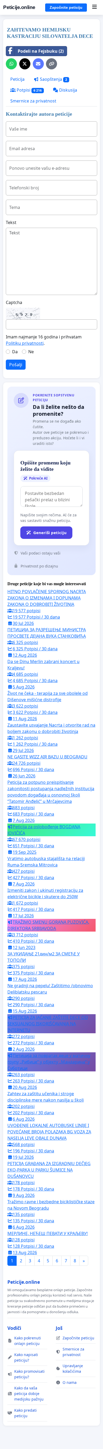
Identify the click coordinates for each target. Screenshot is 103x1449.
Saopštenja (53, 79)
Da (15, 352)
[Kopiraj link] (51, 63)
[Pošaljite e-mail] (38, 63)
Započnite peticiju (66, 7)
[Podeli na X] (24, 63)
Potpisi (29, 90)
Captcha (14, 302)
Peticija (17, 79)
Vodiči (14, 1328)
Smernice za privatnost (33, 101)
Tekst (11, 222)
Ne (31, 352)
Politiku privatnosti (25, 343)
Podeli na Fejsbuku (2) (41, 51)
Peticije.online (19, 7)
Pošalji (15, 365)
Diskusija (67, 90)
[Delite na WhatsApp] (11, 63)
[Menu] (94, 7)
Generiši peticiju (50, 532)
